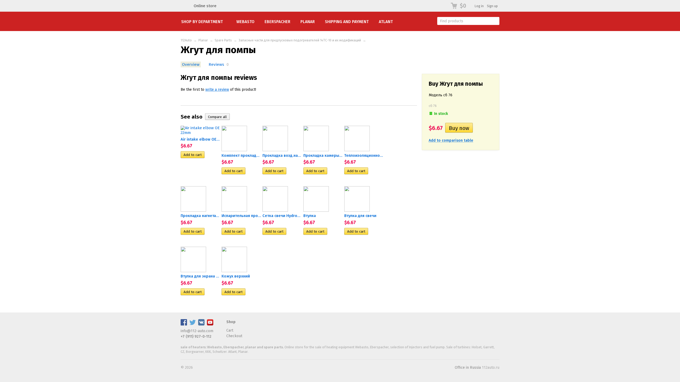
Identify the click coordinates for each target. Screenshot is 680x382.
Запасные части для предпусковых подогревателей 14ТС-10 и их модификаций (300, 40)
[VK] (201, 324)
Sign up (492, 6)
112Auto (186, 40)
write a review (217, 89)
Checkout (234, 336)
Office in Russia (468, 367)
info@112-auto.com (197, 331)
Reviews (216, 64)
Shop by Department (202, 21)
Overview (190, 64)
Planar (307, 21)
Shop (231, 322)
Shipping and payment (347, 21)
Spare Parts (223, 40)
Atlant (386, 21)
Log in (479, 6)
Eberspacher (277, 21)
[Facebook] (184, 324)
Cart (229, 330)
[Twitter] (192, 324)
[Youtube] (210, 324)
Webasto (245, 21)
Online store (205, 5)
